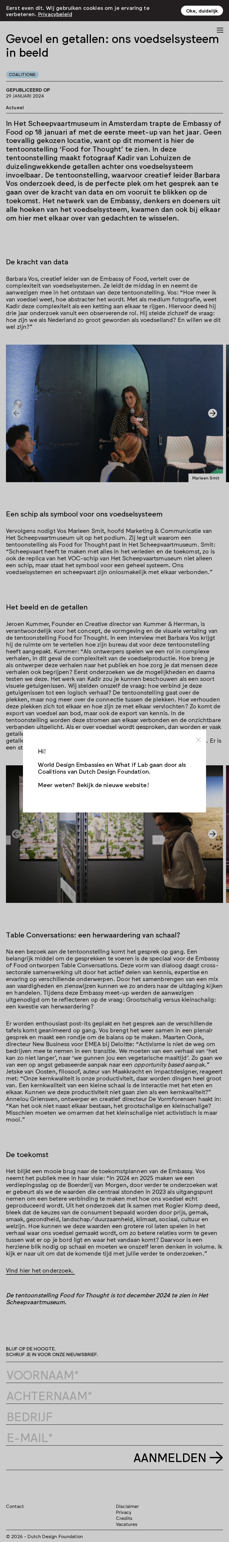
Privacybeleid (55, 13)
